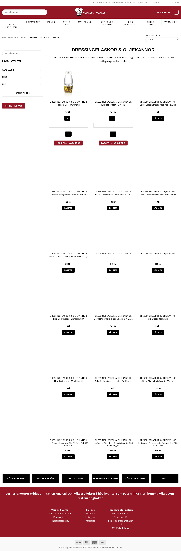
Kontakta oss (60, 517)
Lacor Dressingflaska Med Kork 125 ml (158, 194)
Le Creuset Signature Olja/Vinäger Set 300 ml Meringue (113, 444)
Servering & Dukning (17, 37)
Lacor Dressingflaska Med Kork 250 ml (158, 105)
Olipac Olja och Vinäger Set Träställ (157, 381)
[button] (176, 12)
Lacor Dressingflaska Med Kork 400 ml (68, 194)
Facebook (90, 513)
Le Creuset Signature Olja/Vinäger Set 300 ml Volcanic (157, 444)
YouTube (90, 520)
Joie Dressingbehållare (158, 319)
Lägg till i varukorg (68, 143)
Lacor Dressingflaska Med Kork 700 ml (113, 194)
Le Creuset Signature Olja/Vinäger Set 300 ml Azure (68, 444)
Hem (4, 37)
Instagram (90, 517)
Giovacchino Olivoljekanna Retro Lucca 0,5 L (68, 257)
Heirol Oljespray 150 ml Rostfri (68, 381)
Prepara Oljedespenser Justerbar (68, 319)
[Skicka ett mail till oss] (10, 3)
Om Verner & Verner (60, 513)
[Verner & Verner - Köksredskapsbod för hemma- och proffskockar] (90, 12)
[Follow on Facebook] (4, 3)
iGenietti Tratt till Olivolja (113, 105)
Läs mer (158, 118)
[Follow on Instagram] (7, 3)
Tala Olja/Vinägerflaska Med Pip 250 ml (113, 381)
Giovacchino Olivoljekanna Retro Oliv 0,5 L (113, 319)
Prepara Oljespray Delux (68, 105)
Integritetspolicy (60, 520)
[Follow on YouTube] (13, 3)
